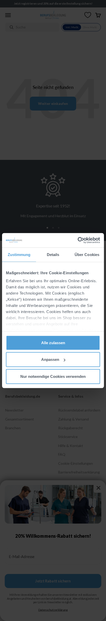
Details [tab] (53, 254)
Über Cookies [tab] (87, 254)
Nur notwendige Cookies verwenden (53, 376)
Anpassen (50, 359)
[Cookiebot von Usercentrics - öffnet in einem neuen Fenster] (77, 240)
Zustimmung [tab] (19, 254)
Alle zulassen (53, 342)
